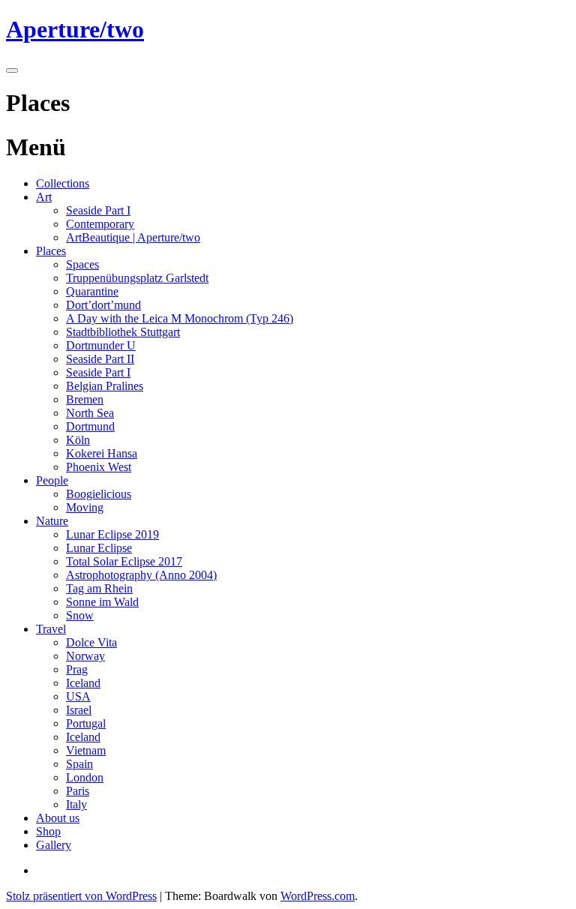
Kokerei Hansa (101, 453)
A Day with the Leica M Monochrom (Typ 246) (179, 318)
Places (51, 250)
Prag (77, 669)
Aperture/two (75, 29)
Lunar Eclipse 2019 (112, 534)
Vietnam (86, 750)
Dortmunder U (101, 345)
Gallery (53, 844)
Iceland (83, 682)
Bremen (85, 399)
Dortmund (90, 426)
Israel (79, 710)
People (52, 480)
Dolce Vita (91, 642)
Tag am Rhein (99, 588)
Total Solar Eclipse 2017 (124, 561)
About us (58, 818)
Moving (85, 507)
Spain (79, 764)
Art (44, 196)
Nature (52, 520)
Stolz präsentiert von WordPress (81, 896)
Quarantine (92, 291)
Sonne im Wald (102, 602)
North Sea (90, 412)
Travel (51, 628)
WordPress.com (317, 896)
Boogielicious (98, 494)
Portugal (86, 723)
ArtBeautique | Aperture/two (133, 237)
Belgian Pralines (104, 386)
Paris (77, 790)
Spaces (82, 264)
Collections (62, 183)
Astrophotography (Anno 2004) (141, 574)
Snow (80, 615)
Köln (78, 440)
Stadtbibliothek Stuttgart (123, 332)
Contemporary (100, 224)
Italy (76, 804)
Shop (48, 831)
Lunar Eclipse (99, 548)
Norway (85, 656)
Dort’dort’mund (103, 304)
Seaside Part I (98, 210)
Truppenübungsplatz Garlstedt (137, 278)
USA (78, 696)
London (85, 777)
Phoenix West (98, 466)
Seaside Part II (100, 358)
